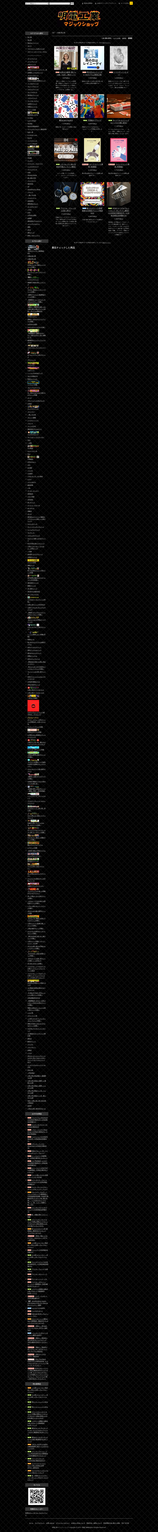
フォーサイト (32, 181)
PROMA (30, 124)
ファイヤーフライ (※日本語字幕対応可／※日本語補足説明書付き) (38, 1264)
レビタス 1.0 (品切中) (38, 1308)
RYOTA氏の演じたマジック (36, 543)
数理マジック (32, 1041)
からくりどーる (32, 451)
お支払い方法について (78, 1523)
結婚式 (30, 1050)
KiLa (29, 454)
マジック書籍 (32, 418)
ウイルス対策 (32, 562)
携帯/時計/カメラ (33, 204)
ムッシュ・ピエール (34, 505)
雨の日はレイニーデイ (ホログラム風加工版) (92, 73)
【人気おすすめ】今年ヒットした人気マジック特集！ (37, 994)
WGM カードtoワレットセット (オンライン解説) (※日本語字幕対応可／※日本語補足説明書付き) (118, 212)
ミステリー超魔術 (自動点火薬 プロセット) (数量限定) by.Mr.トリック (38, 1291)
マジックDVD (32, 110)
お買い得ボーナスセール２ (36, 690)
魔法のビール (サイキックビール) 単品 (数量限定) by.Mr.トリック (38, 1439)
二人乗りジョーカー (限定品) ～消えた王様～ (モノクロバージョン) (38, 1245)
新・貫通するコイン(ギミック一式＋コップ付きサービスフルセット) (38, 1478)
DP (28, 187)
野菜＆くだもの (32, 379)
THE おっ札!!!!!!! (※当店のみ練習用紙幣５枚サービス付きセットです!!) (38, 1446)
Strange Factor (32, 175)
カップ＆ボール (32, 92)
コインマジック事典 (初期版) (122, 165)
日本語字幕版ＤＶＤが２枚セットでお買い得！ (37, 782)
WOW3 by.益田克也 (34, 592)
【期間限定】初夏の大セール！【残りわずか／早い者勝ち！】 (37, 335)
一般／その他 (32, 195)
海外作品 (30, 184)
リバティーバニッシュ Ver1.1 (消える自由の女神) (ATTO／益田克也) (37, 1466)
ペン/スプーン (32, 198)
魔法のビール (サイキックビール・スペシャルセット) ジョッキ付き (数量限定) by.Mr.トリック (38, 1431)
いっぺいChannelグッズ (35, 373)
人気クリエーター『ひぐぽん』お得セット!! (36, 547)
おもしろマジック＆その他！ (37, 327)
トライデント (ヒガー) (120, 73)
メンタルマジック (33, 84)
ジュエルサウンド (33, 167)
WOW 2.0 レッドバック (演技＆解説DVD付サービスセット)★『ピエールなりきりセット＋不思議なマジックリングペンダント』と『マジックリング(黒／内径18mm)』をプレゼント (38, 1373)
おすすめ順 (116, 38)
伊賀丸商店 (31, 149)
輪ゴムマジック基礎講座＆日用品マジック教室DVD (92, 210)
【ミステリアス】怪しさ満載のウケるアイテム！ (37, 892)
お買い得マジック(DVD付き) (36, 605)
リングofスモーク (37, 1311)
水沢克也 (30, 500)
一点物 (30, 551)
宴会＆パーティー (33, 43)
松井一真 (30, 132)
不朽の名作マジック (34, 685)
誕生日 (30, 1039)
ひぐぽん (30, 118)
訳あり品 (30, 1070)
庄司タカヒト (32, 462)
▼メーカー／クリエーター (36, 437)
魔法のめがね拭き (66, 120)
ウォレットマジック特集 (35, 727)
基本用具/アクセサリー (35, 221)
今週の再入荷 (61, 33)
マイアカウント (40, 1523)
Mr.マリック (31, 502)
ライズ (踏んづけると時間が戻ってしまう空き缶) (38, 1176)
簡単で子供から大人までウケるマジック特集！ (37, 1025)
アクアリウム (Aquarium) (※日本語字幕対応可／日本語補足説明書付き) (38, 1120)
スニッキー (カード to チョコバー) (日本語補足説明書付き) (37, 1210)
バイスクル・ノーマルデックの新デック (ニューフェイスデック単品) (37, 968)
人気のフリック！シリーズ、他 (37, 70)
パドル (30, 1053)
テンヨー (30, 161)
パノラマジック (32, 141)
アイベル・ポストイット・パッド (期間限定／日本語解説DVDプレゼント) (38, 1284)
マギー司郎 (31, 497)
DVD (29, 213)
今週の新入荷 (32, 256)
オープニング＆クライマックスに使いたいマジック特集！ (37, 831)
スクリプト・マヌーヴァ (35, 164)
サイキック (31, 533)
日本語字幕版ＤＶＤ (34, 682)
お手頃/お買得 (32, 215)
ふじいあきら (32, 482)
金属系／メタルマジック (35, 73)
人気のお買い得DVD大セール (37, 1109)
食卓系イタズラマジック (35, 554)
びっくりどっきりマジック (36, 527)
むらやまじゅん (32, 135)
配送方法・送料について (94, 1523)
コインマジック (32, 62)
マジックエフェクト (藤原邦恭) (37, 129)
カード (30, 46)
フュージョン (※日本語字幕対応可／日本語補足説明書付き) (38, 1139)
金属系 (30, 218)
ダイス (30, 514)
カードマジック (32, 59)
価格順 (124, 38)
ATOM (127, 1523)
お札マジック (32, 64)
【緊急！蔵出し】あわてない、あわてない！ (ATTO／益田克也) (37, 1238)
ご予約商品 (31, 1073)
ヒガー (30, 479)
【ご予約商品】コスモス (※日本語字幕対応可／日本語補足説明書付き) (37, 1163)
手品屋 (30, 158)
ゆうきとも (31, 508)
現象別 (30, 511)
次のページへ (106, 43)
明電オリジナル (32, 107)
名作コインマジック (34, 659)
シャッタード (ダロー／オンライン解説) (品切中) (38, 1334)
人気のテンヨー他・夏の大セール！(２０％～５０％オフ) (37, 743)
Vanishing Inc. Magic (34, 189)
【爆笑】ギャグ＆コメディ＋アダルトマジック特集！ (37, 614)
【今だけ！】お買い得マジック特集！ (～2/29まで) (37, 960)
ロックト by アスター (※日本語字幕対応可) (37, 1126)
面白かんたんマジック (34, 155)
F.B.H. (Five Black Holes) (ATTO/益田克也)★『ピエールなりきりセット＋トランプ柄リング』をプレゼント (38, 1362)
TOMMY (30, 474)
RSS (123, 1523)
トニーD (30, 471)
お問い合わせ (50, 1523)
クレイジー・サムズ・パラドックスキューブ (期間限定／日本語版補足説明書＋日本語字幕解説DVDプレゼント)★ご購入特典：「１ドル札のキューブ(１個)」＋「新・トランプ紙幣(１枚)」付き (38, 1198)
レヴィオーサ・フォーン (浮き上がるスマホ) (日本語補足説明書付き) (37, 1182)
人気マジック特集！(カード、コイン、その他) (37, 942)
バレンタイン (32, 1047)
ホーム (31, 1523)
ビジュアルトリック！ (34, 856)
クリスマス (31, 365)
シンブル (30, 1044)
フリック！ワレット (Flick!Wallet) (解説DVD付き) (36, 1460)
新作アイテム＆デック (34, 650)
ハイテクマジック (33, 280)
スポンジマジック (33, 89)
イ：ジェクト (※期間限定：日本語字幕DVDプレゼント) (37, 1157)
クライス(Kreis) (32, 144)
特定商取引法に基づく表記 (111, 1523)
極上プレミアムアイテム (35, 845)
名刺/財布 (31, 201)
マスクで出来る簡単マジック (37, 81)
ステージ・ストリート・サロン (37, 52)
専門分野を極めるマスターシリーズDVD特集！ (37, 579)
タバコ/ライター (33, 207)
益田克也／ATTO (33, 115)
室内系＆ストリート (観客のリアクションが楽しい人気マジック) (37, 519)
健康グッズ (31, 565)
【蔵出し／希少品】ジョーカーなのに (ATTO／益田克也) (37, 1328)
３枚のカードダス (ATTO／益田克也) (37, 1355)
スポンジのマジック (34, 536)
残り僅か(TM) (32, 178)
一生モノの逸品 (32, 698)
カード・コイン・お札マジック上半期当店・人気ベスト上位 (37, 722)
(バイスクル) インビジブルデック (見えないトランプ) (38, 1472)
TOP (53, 33)
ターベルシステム (33, 594)
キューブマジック (33, 86)
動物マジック (32, 586)
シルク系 (30, 1013)
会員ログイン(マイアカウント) (106, 3)
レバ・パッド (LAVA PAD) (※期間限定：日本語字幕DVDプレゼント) (38, 1170)
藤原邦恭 (30, 485)
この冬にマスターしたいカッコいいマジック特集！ (37, 1020)
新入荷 (30, 37)
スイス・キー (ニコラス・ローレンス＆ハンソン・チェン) (38, 1188)
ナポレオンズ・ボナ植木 (35, 476)
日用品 (30, 404)
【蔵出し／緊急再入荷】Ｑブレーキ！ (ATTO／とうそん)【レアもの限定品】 (37, 1349)
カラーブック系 (32, 1016)
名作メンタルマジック (34, 647)
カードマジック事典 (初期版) (95, 165)
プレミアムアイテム (34, 388)
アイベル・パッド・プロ (39, 1279)
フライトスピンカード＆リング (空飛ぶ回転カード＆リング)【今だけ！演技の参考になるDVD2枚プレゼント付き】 (38, 1223)
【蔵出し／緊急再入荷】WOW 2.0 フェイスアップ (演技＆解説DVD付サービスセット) (38, 1341)
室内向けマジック (33, 95)
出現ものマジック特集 (34, 732)
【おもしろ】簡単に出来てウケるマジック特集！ (37, 919)
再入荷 (30, 40)
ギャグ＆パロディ (33, 101)
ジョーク (30, 192)
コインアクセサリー (34, 224)
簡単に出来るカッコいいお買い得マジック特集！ (37, 1009)
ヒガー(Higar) (32, 121)
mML (29, 172)
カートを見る (126, 3)
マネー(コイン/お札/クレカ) (36, 49)
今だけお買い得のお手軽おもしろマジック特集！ (37, 947)
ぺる (29, 488)
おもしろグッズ (32, 524)
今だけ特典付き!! (33, 376)
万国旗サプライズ (94, 120)
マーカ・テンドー (33, 491)
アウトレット (32, 360)
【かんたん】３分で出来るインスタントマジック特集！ (37, 668)
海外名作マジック (33, 583)
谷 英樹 (30, 468)
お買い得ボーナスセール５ (36, 693)
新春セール (31, 639)
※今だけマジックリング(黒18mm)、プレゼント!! (36, 713)
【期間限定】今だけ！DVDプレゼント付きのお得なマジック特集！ (37, 1003)
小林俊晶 (30, 459)
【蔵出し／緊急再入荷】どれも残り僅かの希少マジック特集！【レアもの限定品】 (37, 309)
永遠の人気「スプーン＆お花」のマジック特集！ (36, 824)
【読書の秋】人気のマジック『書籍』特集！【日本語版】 (37, 790)
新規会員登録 (88, 3)
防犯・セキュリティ (34, 235)
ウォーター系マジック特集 (36, 750)
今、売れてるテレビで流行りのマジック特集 (37, 394)
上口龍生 (30, 448)
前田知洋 (30, 494)
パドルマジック (32, 98)
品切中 (30, 1106)
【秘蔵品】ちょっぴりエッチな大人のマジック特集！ (37, 301)
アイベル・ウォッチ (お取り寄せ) (68, 209)
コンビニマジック (33, 75)
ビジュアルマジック (34, 530)
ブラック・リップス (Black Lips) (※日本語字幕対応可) (37, 1146)
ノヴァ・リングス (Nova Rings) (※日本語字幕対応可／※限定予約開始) (37, 1132)
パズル (30, 210)
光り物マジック (32, 589)
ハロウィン (31, 370)
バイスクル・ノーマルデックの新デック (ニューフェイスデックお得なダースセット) (37, 976)
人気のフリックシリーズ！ (36, 886)
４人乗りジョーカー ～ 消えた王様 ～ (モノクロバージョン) (38, 1257)
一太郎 (30, 443)
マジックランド (32, 169)
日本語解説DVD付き (34, 998)
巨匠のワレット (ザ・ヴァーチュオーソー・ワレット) (38, 1152)
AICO (29, 230)
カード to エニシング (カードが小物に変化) (119, 121)
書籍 (29, 227)
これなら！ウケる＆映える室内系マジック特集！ (37, 902)
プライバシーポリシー (63, 1523)
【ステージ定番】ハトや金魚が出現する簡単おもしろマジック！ (37, 764)
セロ (29, 465)
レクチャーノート (33, 420)
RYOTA (30, 138)
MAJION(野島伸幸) (33, 126)
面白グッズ (31, 233)
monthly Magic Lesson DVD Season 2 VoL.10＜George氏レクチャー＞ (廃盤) (38, 1303)
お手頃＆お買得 (32, 324)
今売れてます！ (32, 316)
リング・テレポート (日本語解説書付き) (37, 1297)
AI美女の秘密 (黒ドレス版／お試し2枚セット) (66, 73)
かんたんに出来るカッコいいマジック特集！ (37, 932)
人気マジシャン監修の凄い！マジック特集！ (37, 924)
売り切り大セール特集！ (35, 964)
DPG (29, 440)
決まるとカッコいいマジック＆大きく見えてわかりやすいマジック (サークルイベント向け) (37, 1059)
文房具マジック (32, 104)
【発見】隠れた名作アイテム (37, 851)
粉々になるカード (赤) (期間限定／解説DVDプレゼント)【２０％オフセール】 (38, 1231)
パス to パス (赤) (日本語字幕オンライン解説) (66, 165)
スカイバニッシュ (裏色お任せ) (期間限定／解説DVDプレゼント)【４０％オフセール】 (38, 1321)
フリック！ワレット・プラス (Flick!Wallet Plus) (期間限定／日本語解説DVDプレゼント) (38, 1453)
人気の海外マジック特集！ (36, 928)
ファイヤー (31, 412)
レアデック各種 (32, 848)
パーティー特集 (32, 385)
